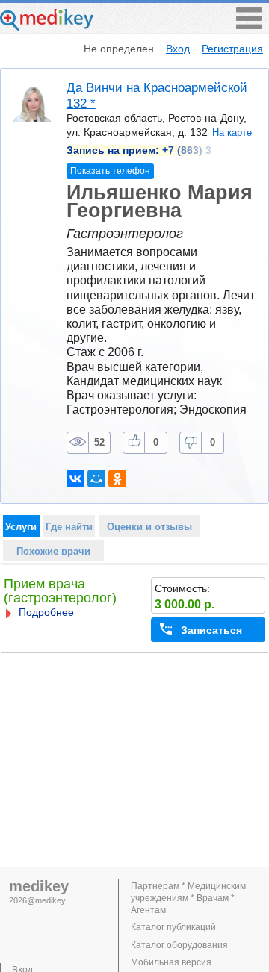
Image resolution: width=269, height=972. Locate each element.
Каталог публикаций (173, 927)
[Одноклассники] (117, 478)
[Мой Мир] (96, 478)
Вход (178, 48)
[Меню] (249, 25)
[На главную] (46, 27)
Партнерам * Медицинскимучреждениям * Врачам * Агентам (188, 898)
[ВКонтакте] (75, 478)
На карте (232, 132)
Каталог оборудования (179, 945)
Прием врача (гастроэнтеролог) (60, 590)
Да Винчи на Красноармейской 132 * (157, 95)
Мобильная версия (171, 962)
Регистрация (232, 48)
